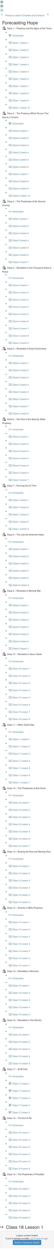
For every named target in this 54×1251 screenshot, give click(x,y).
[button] (2, 2)
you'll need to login (39, 1238)
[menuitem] (2, 6)
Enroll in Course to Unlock (27, 1242)
